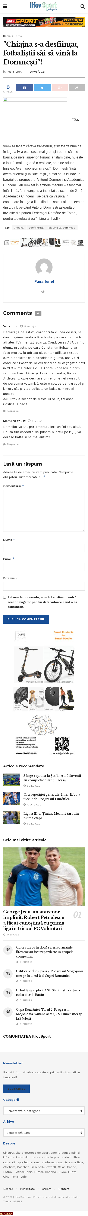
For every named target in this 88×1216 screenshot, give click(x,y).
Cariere (46, 1189)
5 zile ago (33, 823)
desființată (36, 227)
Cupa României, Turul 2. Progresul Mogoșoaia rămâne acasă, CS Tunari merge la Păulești (49, 1014)
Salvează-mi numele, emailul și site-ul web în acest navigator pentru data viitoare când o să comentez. (42, 602)
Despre (8, 1189)
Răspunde (13, 411)
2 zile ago (33, 785)
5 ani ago (30, 326)
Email (9, 559)
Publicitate (27, 1189)
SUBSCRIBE (16, 1088)
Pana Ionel (14, 71)
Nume (9, 540)
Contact (64, 1189)
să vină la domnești (61, 227)
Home (7, 35)
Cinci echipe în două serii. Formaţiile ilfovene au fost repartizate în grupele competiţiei (44, 952)
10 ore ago (33, 804)
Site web (10, 578)
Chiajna (19, 227)
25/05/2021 (37, 71)
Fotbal (19, 35)
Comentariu (13, 486)
